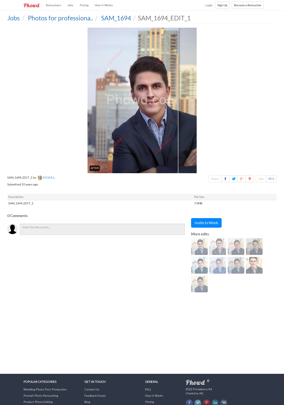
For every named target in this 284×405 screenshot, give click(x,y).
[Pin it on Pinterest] (250, 178)
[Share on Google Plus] (241, 178)
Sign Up (222, 5)
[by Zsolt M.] (199, 265)
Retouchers (53, 5)
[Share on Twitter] (233, 178)
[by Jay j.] (254, 246)
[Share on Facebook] (225, 178)
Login (208, 5)
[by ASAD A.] (236, 246)
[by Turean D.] (217, 265)
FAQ (148, 389)
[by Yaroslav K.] (236, 265)
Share (215, 178)
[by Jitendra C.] (217, 246)
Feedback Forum (95, 395)
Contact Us (91, 389)
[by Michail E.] (254, 265)
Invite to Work (206, 222)
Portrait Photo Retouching (40, 395)
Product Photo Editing (38, 402)
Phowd (31, 5)
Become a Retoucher (247, 5)
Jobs (70, 5)
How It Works (104, 5)
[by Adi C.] (199, 246)
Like (261, 178)
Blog (87, 402)
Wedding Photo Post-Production (45, 389)
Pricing (84, 5)
